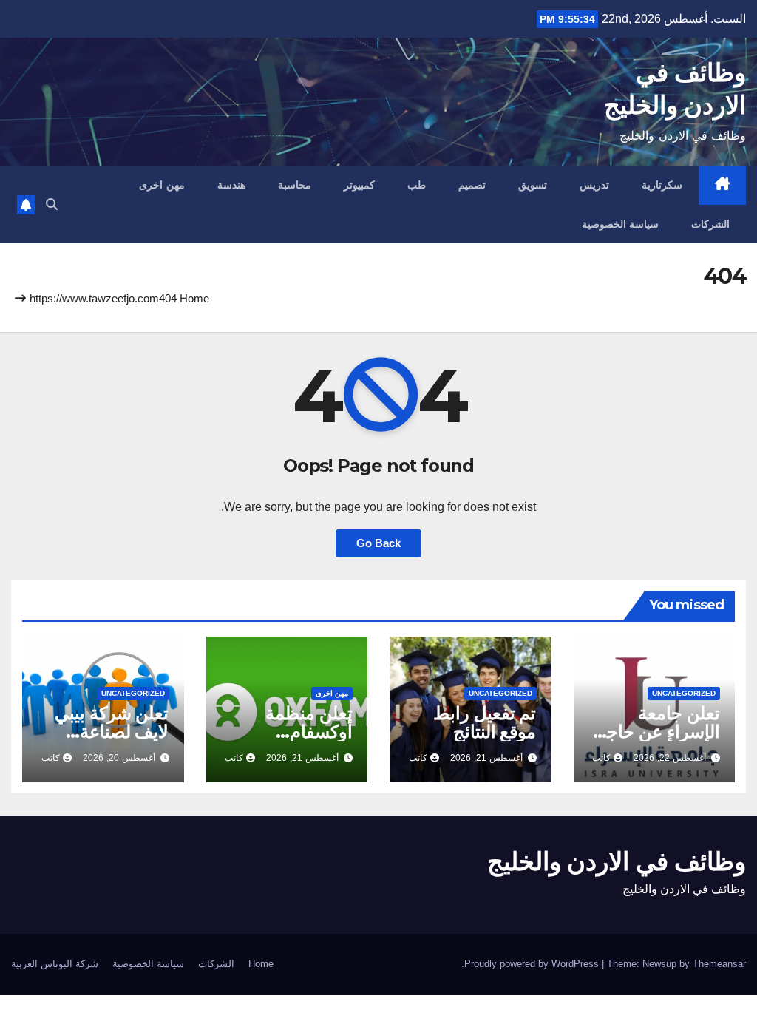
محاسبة (294, 185)
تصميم (472, 185)
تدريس (594, 185)
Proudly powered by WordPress (533, 963)
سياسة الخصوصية (620, 224)
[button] (52, 204)
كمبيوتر (359, 185)
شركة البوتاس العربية (54, 963)
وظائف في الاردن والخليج (616, 861)
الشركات (710, 224)
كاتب (601, 758)
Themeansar (719, 963)
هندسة (231, 185)
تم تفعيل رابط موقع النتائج (485, 722)
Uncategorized (684, 693)
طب (416, 185)
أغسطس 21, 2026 (486, 758)
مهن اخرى (162, 185)
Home (194, 298)
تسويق (532, 185)
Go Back (378, 543)
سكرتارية (662, 185)
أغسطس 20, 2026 (119, 758)
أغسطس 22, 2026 (670, 758)
